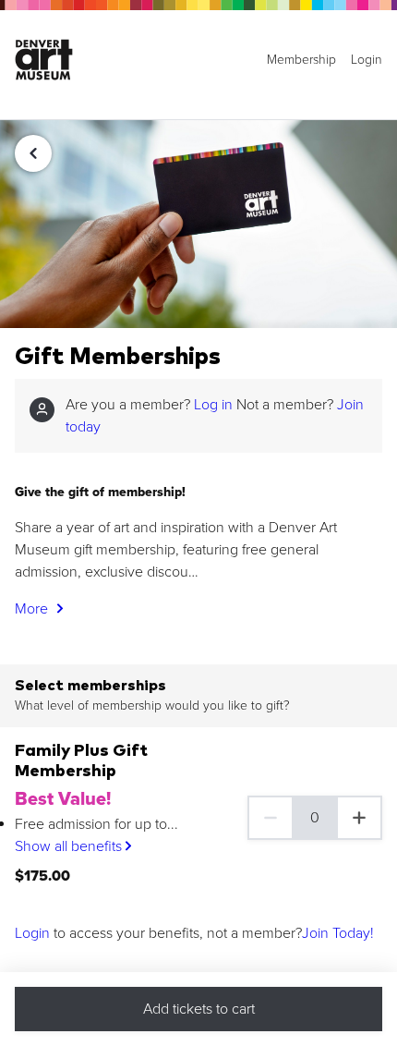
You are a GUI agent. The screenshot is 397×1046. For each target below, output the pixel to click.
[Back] (33, 153)
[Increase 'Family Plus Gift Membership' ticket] (360, 818)
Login (32, 933)
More (33, 609)
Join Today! (338, 933)
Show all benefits (70, 846)
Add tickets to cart (199, 1009)
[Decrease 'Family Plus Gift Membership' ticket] (269, 818)
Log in (213, 404)
